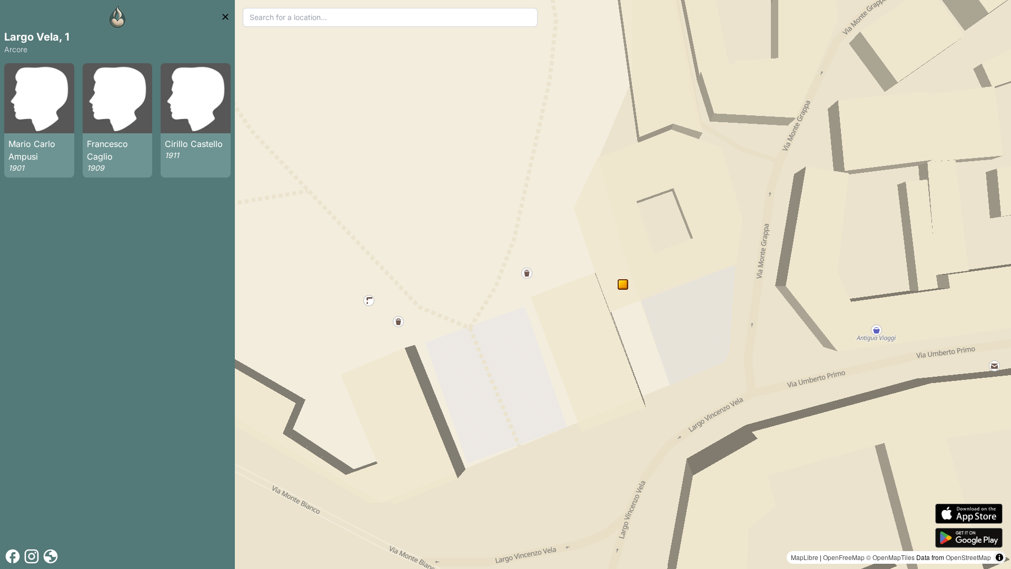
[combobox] (390, 17)
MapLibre (804, 557)
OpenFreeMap (844, 557)
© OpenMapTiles (890, 557)
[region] (623, 284)
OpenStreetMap (968, 557)
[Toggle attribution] (999, 557)
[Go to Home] (117, 17)
